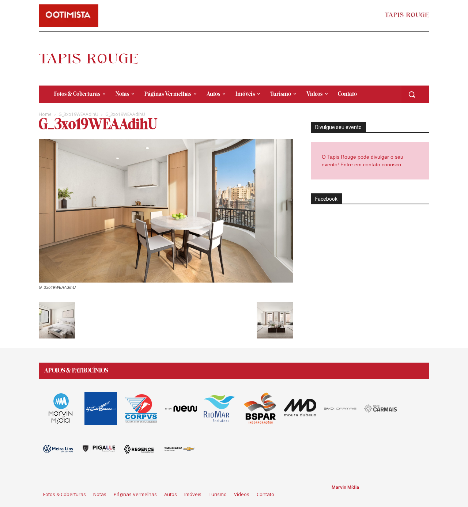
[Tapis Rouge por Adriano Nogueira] (95, 58)
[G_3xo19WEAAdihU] (166, 280)
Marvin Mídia (345, 487)
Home (45, 114)
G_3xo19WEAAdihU (78, 114)
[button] (411, 94)
